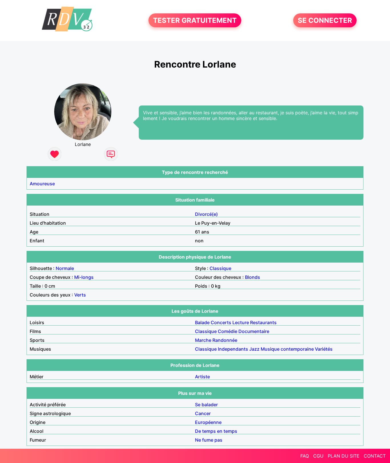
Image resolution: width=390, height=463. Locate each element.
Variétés (324, 349)
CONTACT (375, 456)
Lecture (240, 322)
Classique (220, 268)
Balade (202, 322)
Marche (203, 340)
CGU (318, 456)
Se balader (206, 404)
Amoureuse (42, 183)
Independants (233, 349)
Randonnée (224, 340)
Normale (65, 268)
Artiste (202, 376)
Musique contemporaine (287, 349)
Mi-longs (84, 277)
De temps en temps (216, 431)
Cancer (203, 413)
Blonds (252, 277)
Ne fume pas (208, 440)
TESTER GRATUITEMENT (195, 20)
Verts (80, 295)
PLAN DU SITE (343, 456)
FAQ (304, 456)
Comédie (227, 331)
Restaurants (263, 322)
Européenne (208, 422)
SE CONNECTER (325, 20)
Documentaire (253, 331)
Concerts (221, 322)
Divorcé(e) (206, 214)
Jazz (254, 349)
